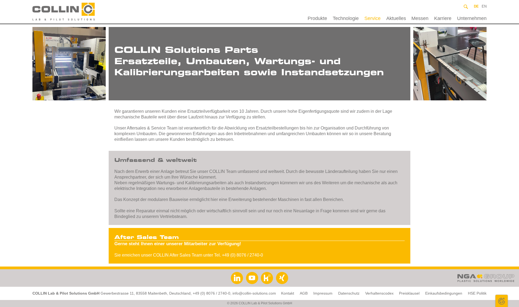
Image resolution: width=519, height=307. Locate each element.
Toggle (501, 301)
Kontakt (287, 293)
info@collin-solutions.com (254, 293)
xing (282, 278)
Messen (419, 18)
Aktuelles (396, 18)
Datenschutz (349, 293)
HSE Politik (477, 293)
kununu (267, 278)
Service (372, 18)
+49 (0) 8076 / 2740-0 (211, 293)
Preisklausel (409, 293)
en (484, 6)
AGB (304, 293)
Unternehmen (472, 18)
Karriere (442, 18)
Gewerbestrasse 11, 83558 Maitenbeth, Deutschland (146, 293)
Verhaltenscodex (379, 293)
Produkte (317, 18)
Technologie (346, 18)
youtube (252, 278)
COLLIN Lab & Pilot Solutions (76, 11)
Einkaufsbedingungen (443, 293)
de (476, 6)
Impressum (322, 293)
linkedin (237, 278)
